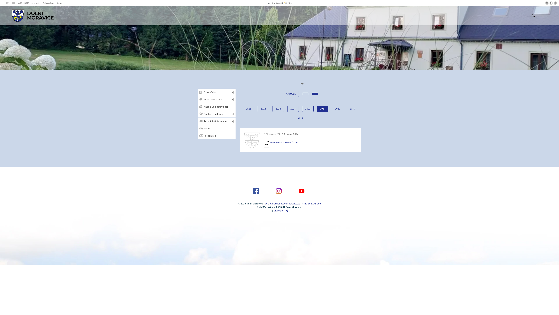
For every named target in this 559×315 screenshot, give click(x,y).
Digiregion (279, 210)
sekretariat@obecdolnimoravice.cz (282, 203)
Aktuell (291, 93)
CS (547, 3)
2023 (293, 108)
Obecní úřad (210, 92)
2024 (278, 108)
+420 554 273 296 (311, 203)
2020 (337, 108)
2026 (248, 108)
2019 (352, 108)
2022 (308, 108)
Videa (207, 128)
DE (555, 3)
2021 (322, 108)
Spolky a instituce (213, 114)
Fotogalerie (210, 135)
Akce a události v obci (216, 106)
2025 (263, 108)
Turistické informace (215, 121)
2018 (300, 117)
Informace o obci (213, 99)
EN (551, 3)
